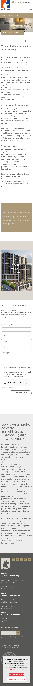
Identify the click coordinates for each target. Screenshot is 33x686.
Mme (5, 325)
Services (11, 16)
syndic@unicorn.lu (7, 621)
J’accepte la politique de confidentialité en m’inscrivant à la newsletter (17, 638)
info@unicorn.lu (6, 589)
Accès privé (18, 2)
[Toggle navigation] (31, 9)
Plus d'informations (16, 669)
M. (12, 325)
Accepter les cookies (16, 674)
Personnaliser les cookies (16, 679)
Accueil (3, 16)
